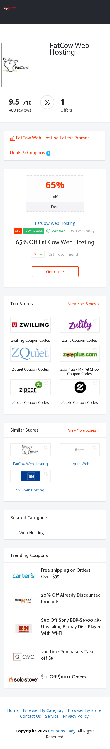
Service (52, 716)
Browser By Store (84, 710)
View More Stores (82, 304)
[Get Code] (55, 266)
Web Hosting (31, 532)
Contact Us (30, 716)
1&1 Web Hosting (30, 490)
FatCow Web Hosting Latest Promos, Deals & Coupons (50, 145)
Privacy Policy (76, 716)
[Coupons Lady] (10, 8)
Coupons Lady (61, 731)
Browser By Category (43, 710)
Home (13, 710)
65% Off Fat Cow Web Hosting (55, 242)
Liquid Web (79, 464)
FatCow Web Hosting (55, 223)
